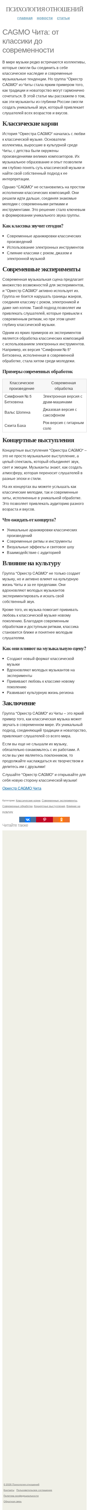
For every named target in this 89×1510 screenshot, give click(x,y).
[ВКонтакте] (27, 819)
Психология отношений (44, 9)
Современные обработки (17, 806)
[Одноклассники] (61, 819)
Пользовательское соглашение (34, 1490)
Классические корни (28, 800)
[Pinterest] (44, 819)
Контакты (9, 1490)
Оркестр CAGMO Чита (21, 788)
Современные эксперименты (59, 800)
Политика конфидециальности (21, 1495)
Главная (25, 18)
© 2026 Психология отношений (21, 1484)
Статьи (63, 18)
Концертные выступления (49, 806)
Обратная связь (13, 1501)
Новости (45, 18)
